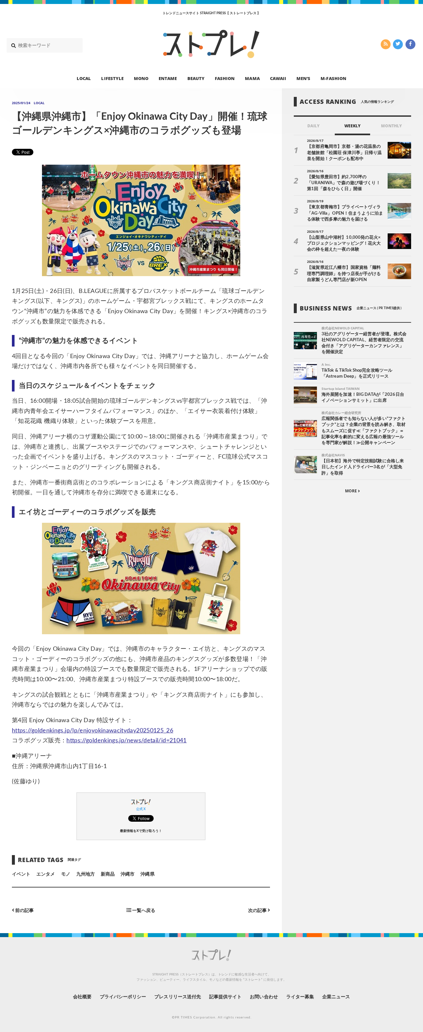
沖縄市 (128, 874)
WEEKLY (352, 126)
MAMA (252, 78)
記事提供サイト (225, 997)
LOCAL (84, 78)
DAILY (313, 126)
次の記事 (258, 910)
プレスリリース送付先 (177, 997)
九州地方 (85, 874)
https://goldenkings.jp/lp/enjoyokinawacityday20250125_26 (92, 731)
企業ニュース (336, 997)
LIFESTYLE (112, 78)
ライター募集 (300, 997)
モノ (65, 874)
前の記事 (24, 910)
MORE (351, 491)
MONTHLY (391, 126)
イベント (21, 874)
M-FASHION (333, 78)
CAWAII (278, 78)
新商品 (108, 874)
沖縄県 (147, 874)
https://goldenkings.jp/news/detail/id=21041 (126, 741)
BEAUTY (196, 78)
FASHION (225, 78)
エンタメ (45, 874)
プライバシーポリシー (123, 997)
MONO (141, 78)
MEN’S (303, 78)
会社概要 (82, 997)
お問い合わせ (264, 997)
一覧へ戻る (143, 910)
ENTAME (168, 78)
